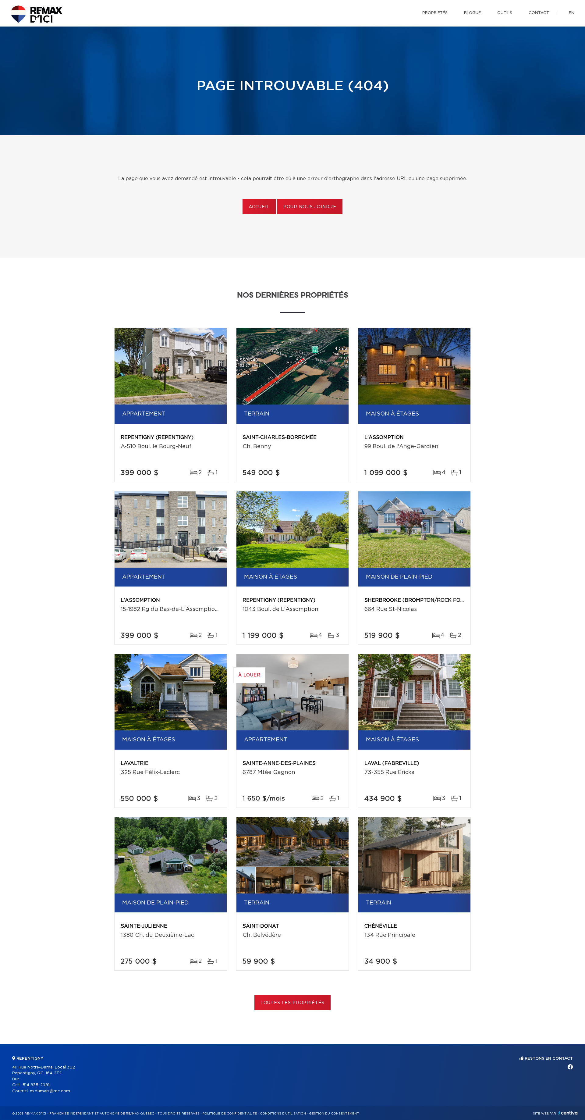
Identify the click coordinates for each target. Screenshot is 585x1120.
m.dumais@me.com (50, 1091)
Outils (504, 13)
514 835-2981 (36, 1085)
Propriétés (435, 13)
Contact (539, 13)
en (571, 13)
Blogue (472, 13)
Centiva (568, 1113)
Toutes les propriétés (293, 1003)
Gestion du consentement (334, 1113)
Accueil (259, 207)
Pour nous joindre (309, 207)
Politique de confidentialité (230, 1113)
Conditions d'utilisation (283, 1113)
